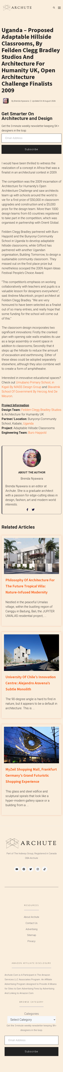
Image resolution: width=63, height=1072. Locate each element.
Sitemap (31, 935)
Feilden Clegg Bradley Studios (41, 410)
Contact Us (31, 923)
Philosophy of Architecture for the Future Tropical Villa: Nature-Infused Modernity (30, 586)
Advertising (31, 929)
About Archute (31, 917)
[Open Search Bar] (54, 7)
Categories (31, 1014)
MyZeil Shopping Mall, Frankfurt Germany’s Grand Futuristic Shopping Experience (31, 775)
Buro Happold (37, 432)
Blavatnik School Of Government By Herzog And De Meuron (31, 391)
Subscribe (31, 149)
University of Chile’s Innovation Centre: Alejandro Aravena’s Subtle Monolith (31, 683)
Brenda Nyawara (21, 101)
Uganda (28, 423)
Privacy (31, 941)
